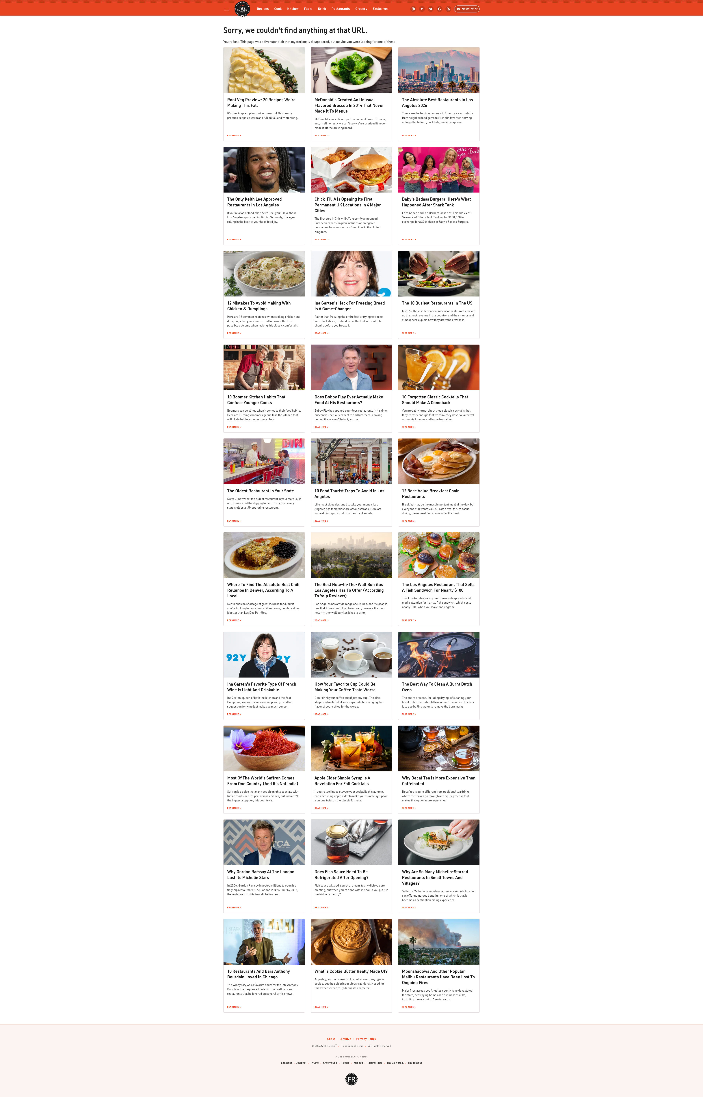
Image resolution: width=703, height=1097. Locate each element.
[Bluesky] (431, 9)
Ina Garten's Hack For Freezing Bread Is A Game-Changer (350, 305)
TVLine (314, 1062)
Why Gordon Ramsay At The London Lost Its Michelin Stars (260, 874)
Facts (308, 8)
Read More (233, 135)
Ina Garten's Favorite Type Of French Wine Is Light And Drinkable (261, 686)
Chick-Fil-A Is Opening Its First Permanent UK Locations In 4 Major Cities (348, 204)
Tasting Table (374, 1062)
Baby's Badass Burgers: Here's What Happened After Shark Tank (436, 201)
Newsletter (470, 9)
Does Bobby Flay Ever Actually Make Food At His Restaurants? (349, 399)
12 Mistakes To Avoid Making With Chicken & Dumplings (259, 305)
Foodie (345, 1062)
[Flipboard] (422, 9)
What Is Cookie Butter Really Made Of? (351, 971)
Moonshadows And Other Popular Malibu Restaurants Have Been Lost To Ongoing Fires (438, 976)
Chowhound (330, 1062)
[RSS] (448, 9)
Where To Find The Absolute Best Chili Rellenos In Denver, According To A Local (263, 590)
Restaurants (341, 8)
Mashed (358, 1062)
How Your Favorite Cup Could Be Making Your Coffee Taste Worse (345, 686)
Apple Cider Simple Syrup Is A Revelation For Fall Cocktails (342, 780)
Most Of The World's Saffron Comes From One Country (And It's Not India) (262, 780)
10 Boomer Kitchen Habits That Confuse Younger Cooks (256, 399)
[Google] (439, 9)
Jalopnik (301, 1062)
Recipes (263, 8)
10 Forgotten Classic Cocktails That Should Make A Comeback (435, 399)
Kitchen (293, 8)
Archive (346, 1039)
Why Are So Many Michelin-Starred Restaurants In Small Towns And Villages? (435, 877)
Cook (278, 8)
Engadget (286, 1062)
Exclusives (380, 8)
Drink (322, 8)
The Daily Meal (395, 1062)
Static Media (328, 1045)
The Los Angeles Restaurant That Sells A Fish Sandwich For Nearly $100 (438, 587)
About (331, 1039)
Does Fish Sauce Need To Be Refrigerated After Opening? (342, 874)
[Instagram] (413, 9)
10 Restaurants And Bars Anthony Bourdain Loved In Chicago (258, 974)
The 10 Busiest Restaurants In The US (437, 303)
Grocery (361, 8)
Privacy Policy (366, 1039)
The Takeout (415, 1062)
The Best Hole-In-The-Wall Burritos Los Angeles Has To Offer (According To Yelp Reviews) (349, 590)
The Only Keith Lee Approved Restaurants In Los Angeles (254, 201)
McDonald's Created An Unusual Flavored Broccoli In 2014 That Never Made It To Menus (349, 105)
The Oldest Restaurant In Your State (260, 490)
